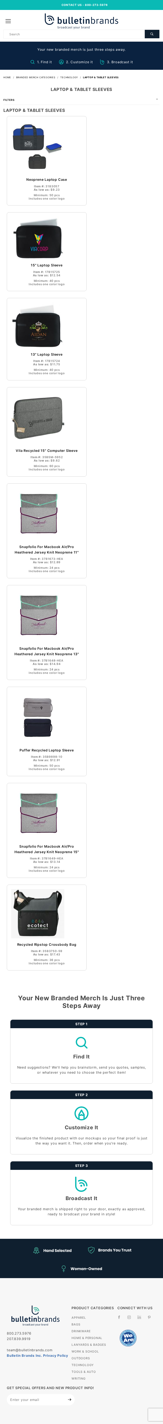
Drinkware (81, 1331)
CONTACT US (72, 5)
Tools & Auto (84, 1371)
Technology (83, 1365)
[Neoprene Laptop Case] (46, 147)
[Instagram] (131, 1319)
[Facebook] (120, 1319)
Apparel (79, 1317)
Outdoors (81, 1358)
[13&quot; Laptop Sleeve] (46, 325)
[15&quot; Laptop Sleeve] (46, 238)
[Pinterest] (151, 1319)
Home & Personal (87, 1338)
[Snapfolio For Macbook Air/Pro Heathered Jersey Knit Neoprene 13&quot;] (46, 615)
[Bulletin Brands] (81, 21)
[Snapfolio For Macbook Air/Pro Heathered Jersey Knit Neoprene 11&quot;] (46, 514)
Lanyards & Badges (89, 1344)
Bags (76, 1324)
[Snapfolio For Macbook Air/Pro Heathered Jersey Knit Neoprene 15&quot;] (46, 813)
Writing (79, 1378)
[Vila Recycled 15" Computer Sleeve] (46, 418)
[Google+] (141, 1319)
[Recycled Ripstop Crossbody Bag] (46, 913)
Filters (9, 99)
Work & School (85, 1351)
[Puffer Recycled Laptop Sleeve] (46, 717)
